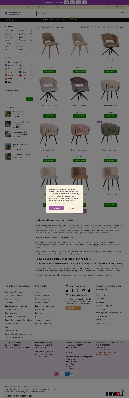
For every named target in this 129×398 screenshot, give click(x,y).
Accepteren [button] (56, 208)
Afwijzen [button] (72, 208)
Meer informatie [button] (60, 203)
